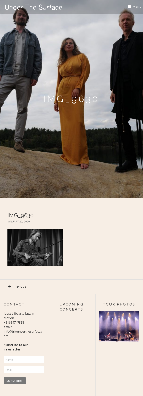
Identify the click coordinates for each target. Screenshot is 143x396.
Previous (30, 285)
